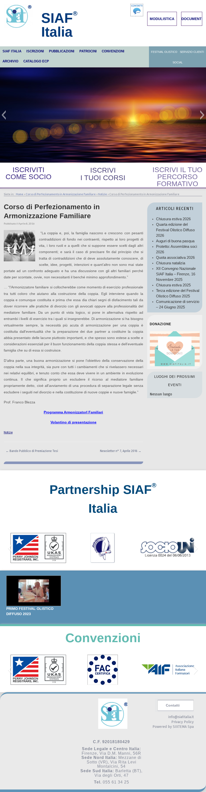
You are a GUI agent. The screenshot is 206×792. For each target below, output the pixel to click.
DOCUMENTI (192, 19)
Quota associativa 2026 (175, 257)
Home (19, 194)
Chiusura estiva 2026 (173, 219)
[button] (3, 115)
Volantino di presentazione (73, 422)
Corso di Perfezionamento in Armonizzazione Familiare (61, 194)
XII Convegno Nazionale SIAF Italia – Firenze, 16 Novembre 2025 (176, 274)
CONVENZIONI (113, 51)
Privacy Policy (182, 722)
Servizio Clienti (192, 51)
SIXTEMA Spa (183, 727)
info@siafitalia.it (181, 717)
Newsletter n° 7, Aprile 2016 (120, 451)
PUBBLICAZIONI (61, 51)
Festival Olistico (164, 51)
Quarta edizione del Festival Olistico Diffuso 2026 (175, 230)
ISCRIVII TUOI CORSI (102, 174)
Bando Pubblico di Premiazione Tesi (32, 451)
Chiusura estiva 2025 (173, 285)
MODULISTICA (162, 19)
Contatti (173, 705)
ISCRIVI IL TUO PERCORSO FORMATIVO (177, 177)
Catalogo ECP (36, 61)
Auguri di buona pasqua (175, 241)
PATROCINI (88, 51)
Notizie (102, 194)
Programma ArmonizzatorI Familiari (73, 412)
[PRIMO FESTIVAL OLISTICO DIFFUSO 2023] (33, 591)
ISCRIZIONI (35, 51)
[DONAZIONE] (175, 365)
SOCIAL (178, 62)
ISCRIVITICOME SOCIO (29, 173)
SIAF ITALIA (12, 51)
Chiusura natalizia (170, 263)
